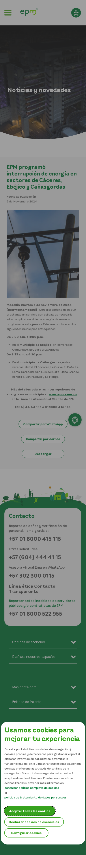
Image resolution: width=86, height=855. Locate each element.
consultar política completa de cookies (31, 787)
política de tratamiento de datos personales (35, 797)
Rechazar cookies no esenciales (34, 822)
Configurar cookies (26, 833)
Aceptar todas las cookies (29, 811)
